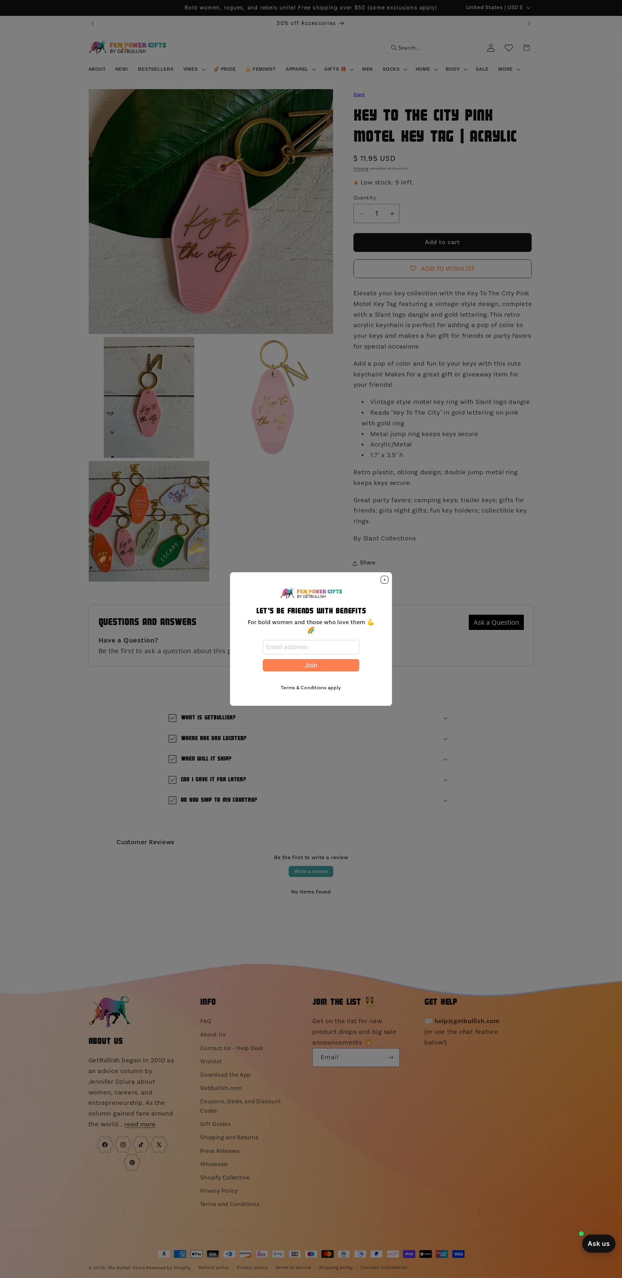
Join (311, 665)
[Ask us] (599, 1244)
